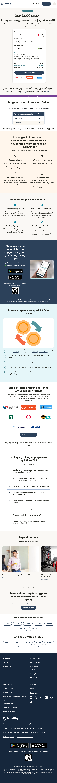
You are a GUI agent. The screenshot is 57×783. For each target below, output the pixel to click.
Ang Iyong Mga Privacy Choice (34, 728)
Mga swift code (7, 692)
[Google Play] (15, 271)
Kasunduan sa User (8, 724)
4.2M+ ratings (16, 263)
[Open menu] (54, 3)
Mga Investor (7, 666)
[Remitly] (6, 4)
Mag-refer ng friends (9, 711)
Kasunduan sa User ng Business (26, 724)
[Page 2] (27, 587)
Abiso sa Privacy (43, 724)
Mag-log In (36, 3)
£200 (17, 41)
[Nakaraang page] (23, 587)
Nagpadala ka (18, 31)
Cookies (43, 732)
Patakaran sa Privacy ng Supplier (13, 728)
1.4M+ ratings (16, 266)
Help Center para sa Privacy (11, 732)
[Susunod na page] (33, 587)
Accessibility (34, 732)
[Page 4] (30, 587)
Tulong (32, 688)
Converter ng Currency (10, 707)
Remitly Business (34, 670)
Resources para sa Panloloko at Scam (14, 696)
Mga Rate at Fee (8, 688)
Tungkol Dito (6, 662)
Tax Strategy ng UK (8, 737)
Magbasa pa (6, 577)
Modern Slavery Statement (25, 737)
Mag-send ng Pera (35, 662)
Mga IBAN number (8, 703)
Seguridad (25, 732)
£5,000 (32, 41)
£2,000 (24, 41)
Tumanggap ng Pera (36, 666)
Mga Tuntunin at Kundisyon (33, 129)
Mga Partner (6, 700)
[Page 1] (25, 587)
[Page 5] (32, 587)
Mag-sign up (46, 3)
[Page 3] (28, 587)
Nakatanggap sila (19, 45)
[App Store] (15, 277)
